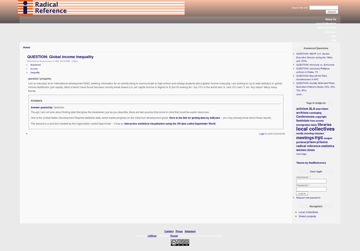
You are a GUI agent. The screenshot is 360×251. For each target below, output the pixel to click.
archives (302, 112)
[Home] (101, 14)
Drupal (174, 235)
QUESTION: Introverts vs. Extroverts (315, 64)
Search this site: (300, 7)
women (301, 150)
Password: (303, 185)
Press (179, 231)
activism (302, 108)
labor (314, 125)
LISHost (152, 235)
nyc (319, 137)
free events (317, 120)
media (300, 133)
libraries (324, 124)
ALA (312, 108)
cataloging (315, 113)
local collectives (315, 128)
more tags (301, 153)
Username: (303, 177)
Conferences (305, 116)
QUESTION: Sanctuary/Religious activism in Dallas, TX (313, 70)
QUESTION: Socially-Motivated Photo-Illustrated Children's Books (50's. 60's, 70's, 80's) (315, 86)
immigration (303, 125)
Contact (169, 231)
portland (301, 142)
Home (26, 47)
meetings (305, 137)
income (34, 68)
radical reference (308, 146)
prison (311, 142)
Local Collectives (326, 23)
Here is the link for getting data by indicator (194, 118)
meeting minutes (314, 133)
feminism (303, 120)
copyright (320, 117)
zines (311, 150)
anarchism (322, 109)
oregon (328, 138)
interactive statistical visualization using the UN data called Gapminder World (169, 123)
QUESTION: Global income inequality (60, 56)
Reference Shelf (326, 27)
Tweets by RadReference (311, 163)
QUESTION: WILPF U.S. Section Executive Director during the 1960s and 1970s (314, 57)
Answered (35, 64)
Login (262, 133)
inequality (35, 72)
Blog (333, 40)
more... (299, 94)
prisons (322, 142)
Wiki (333, 36)
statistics (327, 146)
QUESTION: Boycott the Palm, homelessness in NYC (311, 77)
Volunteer (330, 32)
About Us (330, 19)
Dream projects (307, 216)
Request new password (308, 197)
